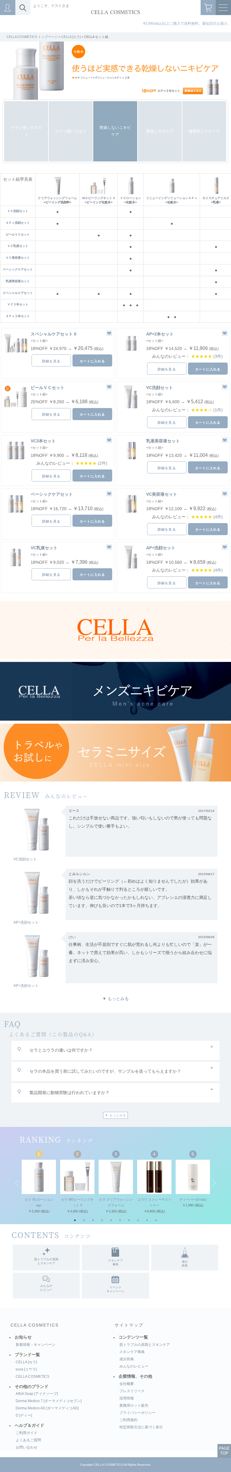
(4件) (218, 517)
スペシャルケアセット (18, 293)
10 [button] (157, 1221)
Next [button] (214, 1182)
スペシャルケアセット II (53, 334)
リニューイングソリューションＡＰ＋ (171, 198)
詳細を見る (51, 361)
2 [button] (85, 1221)
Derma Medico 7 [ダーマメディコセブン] (49, 1401)
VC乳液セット (44, 547)
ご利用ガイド (26, 1433)
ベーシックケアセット (18, 269)
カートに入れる (92, 361)
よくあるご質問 (28, 1440)
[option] (115, 71)
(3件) (218, 356)
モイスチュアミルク (215, 198)
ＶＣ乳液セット (17, 246)
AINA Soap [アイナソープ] (37, 1394)
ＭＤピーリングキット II (98, 198)
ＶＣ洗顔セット (17, 211)
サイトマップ (129, 1325)
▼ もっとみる (115, 998)
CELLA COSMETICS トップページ (32, 37)
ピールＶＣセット (18, 234)
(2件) (102, 463)
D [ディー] (24, 1415)
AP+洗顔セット (160, 547)
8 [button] (139, 1221)
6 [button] (121, 1221)
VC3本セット (43, 440)
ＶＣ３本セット (17, 304)
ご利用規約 (128, 1420)
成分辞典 (126, 1359)
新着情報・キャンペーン (35, 1345)
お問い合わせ (26, 1447)
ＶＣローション (130, 198)
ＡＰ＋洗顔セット (18, 222)
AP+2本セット (160, 334)
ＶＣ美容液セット (18, 257)
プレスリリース (132, 1391)
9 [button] (148, 1221)
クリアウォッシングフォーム (57, 198)
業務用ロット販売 (133, 1405)
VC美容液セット (161, 494)
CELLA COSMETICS (35, 1325)
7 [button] (130, 1221)
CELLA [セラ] (71, 37)
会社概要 (126, 1384)
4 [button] (103, 1221)
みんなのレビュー (133, 1366)
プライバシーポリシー (137, 1413)
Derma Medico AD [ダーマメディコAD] (47, 1408)
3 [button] (94, 1221)
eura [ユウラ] (26, 1369)
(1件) (218, 410)
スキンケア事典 (132, 1352)
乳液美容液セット (18, 281)
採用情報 (126, 1398)
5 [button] (112, 1221)
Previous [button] (17, 1182)
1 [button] (76, 1221)
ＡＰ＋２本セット (18, 316)
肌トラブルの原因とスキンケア (144, 1345)
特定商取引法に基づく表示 (141, 1427)
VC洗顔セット (159, 387)
